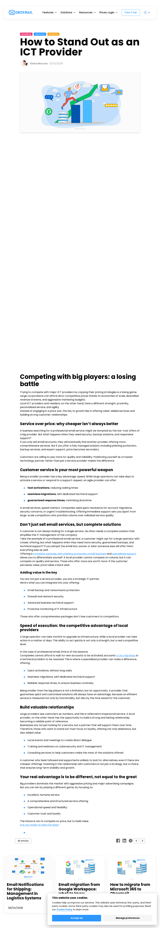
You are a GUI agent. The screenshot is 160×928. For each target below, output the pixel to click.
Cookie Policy (64, 909)
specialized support (124, 554)
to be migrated (125, 655)
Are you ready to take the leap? (39, 825)
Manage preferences (128, 918)
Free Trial (131, 12)
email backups (97, 554)
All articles (23, 840)
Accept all (76, 918)
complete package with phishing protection (60, 554)
